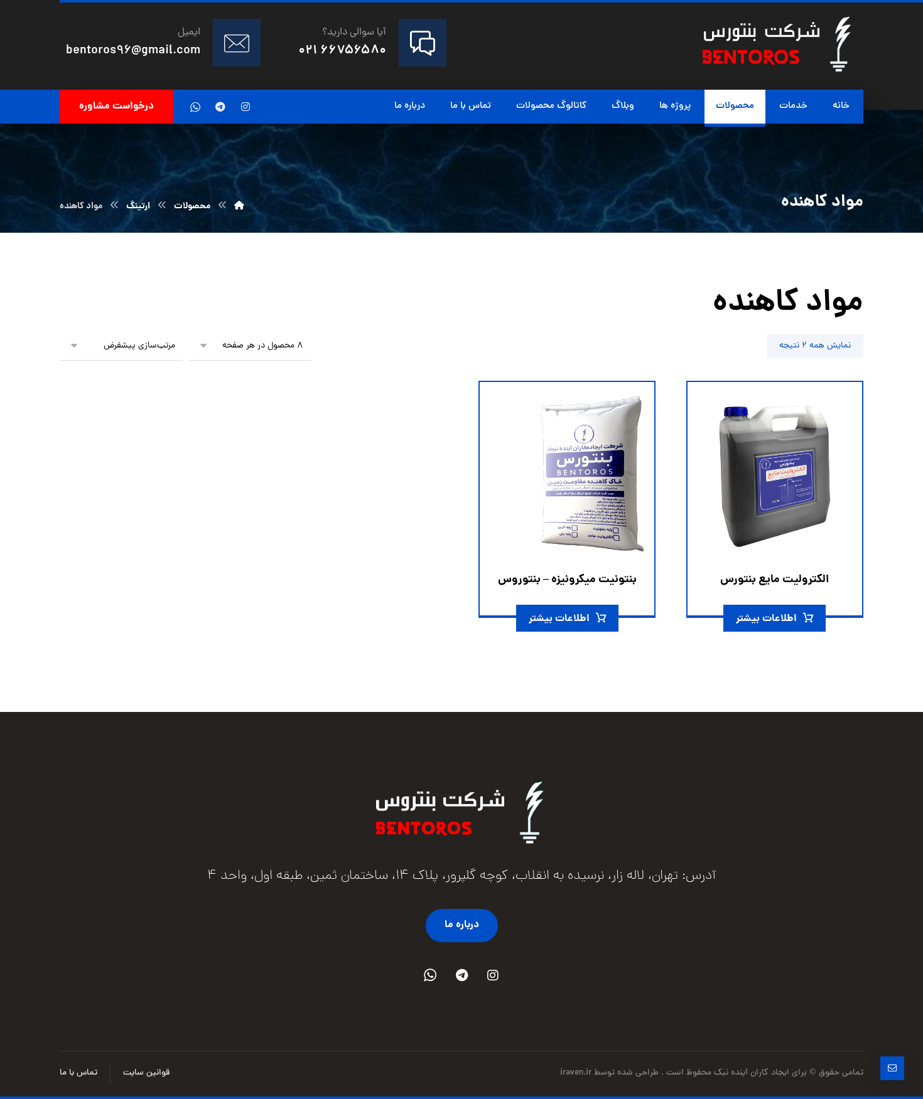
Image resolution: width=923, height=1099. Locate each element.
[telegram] (461, 975)
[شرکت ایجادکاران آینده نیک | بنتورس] (239, 206)
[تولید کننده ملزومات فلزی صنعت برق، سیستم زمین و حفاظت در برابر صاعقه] (778, 44)
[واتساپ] (195, 106)
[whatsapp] (430, 975)
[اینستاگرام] (245, 106)
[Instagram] (492, 975)
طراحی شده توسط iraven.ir (610, 1073)
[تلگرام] (220, 106)
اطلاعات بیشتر (766, 619)
